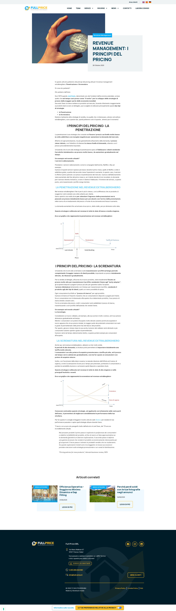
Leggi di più (67, 507)
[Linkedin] (141, 544)
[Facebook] (128, 544)
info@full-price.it (75, 575)
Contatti (127, 8)
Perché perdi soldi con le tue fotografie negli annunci (128, 489)
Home (69, 8)
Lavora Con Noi (142, 8)
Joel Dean (71, 96)
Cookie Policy (133, 588)
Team (78, 8)
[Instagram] (134, 544)
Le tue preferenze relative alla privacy (97, 608)
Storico (98, 420)
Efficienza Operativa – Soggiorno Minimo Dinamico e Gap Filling (71, 491)
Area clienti (133, 2)
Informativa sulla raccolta (64, 608)
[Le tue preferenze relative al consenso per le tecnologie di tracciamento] (4, 609)
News (113, 8)
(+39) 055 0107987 (76, 570)
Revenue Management (102, 35)
